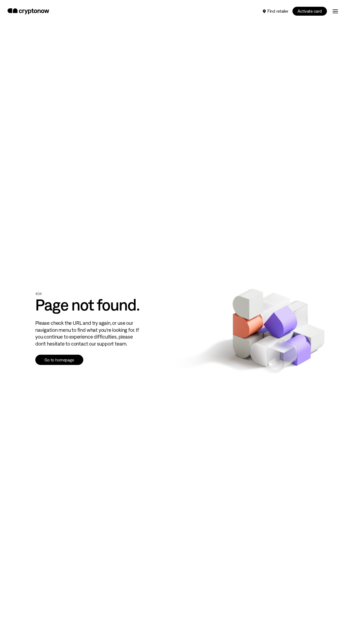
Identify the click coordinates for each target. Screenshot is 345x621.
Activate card (310, 11)
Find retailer (277, 11)
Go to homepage (59, 360)
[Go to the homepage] (28, 11)
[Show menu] (335, 11)
